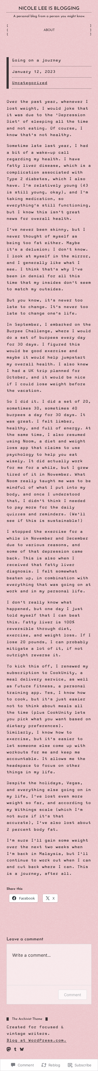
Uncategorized (29, 83)
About (49, 30)
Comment (72, 994)
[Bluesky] (22, 1049)
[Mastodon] (9, 1049)
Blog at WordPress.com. (36, 1040)
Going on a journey (36, 60)
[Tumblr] (15, 1049)
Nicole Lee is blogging (49, 8)
